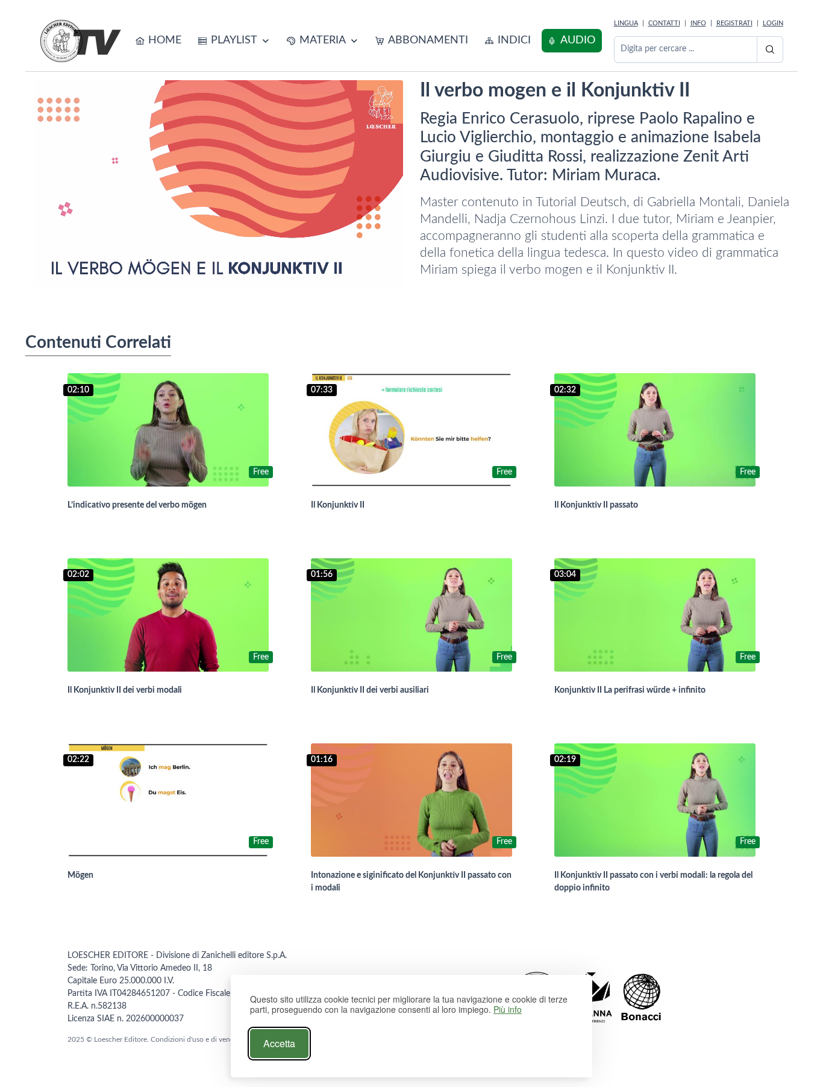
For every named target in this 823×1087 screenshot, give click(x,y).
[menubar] (366, 40)
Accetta (279, 1043)
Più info (507, 1009)
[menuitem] (159, 40)
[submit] (770, 49)
